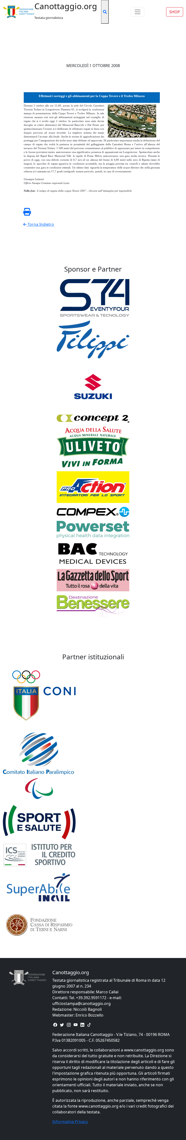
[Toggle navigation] (137, 12)
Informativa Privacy (70, 1121)
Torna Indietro (40, 224)
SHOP (174, 12)
